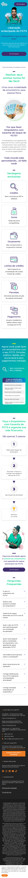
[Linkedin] (10, 771)
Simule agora (14, 54)
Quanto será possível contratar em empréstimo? (9, 604)
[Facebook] (3, 771)
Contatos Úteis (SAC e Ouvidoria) (13, 753)
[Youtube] (13, 771)
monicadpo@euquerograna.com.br (15, 749)
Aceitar (4, 875)
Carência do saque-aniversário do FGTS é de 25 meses (13, 615)
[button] (14, 593)
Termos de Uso (6, 792)
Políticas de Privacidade (9, 788)
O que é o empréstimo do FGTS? (8, 593)
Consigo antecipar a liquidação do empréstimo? (9, 690)
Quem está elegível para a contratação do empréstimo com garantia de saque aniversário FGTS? (10, 643)
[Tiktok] (16, 771)
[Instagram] (6, 771)
